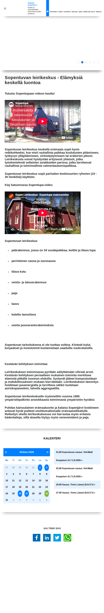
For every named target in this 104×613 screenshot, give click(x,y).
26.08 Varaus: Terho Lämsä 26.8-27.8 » (75, 484)
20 (26, 487)
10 (7, 480)
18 (13, 487)
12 (20, 480)
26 (20, 493)
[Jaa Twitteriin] (57, 537)
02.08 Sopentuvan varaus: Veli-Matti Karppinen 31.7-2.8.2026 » (74, 472)
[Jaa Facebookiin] (36, 537)
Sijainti (60, 11)
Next (100, 43)
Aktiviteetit (67, 11)
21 (33, 487)
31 (7, 500)
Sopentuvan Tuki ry (89, 11)
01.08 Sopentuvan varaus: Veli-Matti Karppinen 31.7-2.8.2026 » (74, 456)
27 (26, 493)
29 (40, 493)
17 (7, 487)
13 (26, 480)
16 (46, 480)
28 (33, 493)
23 (46, 487)
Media (80, 11)
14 (33, 480)
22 (40, 487)
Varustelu (75, 11)
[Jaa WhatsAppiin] (67, 537)
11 (13, 480)
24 (7, 493)
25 (13, 493)
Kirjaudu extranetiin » (32, 4)
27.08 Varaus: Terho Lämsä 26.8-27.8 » (75, 493)
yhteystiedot (53, 11)
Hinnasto (99, 11)
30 (46, 493)
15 (40, 480)
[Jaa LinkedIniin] (47, 537)
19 (20, 487)
